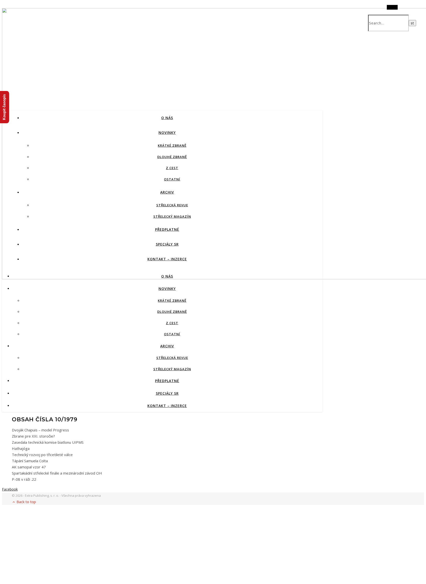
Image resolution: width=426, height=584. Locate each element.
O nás (167, 117)
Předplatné (167, 229)
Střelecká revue (172, 205)
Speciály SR (167, 244)
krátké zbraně (172, 145)
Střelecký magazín (172, 216)
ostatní (172, 179)
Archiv (167, 192)
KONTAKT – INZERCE (167, 259)
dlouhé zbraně (172, 157)
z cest (172, 168)
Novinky (167, 132)
